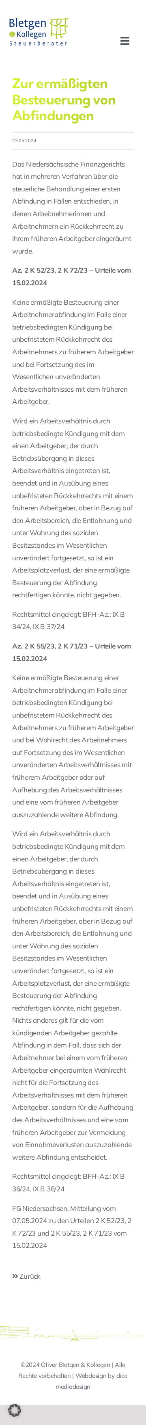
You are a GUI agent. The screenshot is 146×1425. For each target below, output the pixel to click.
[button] (14, 1410)
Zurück (29, 1276)
